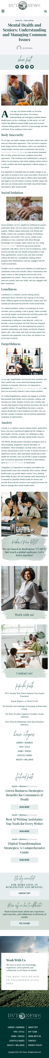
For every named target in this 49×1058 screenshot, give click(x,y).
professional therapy (15, 462)
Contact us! (24, 673)
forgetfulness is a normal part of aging (28, 388)
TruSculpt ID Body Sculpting (13, 152)
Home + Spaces (24, 751)
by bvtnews (28, 48)
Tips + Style (24, 747)
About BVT (33, 1027)
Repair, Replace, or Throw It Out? (24, 701)
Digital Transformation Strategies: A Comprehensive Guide (24, 847)
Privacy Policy (35, 1045)
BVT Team (32, 1032)
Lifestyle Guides (24, 755)
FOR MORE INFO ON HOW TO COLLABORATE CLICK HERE (22, 979)
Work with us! (24, 615)
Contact (32, 1041)
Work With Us (34, 1036)
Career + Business (24, 743)
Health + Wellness (24, 20)
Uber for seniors (8, 246)
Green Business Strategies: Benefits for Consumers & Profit (25, 794)
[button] (45, 11)
